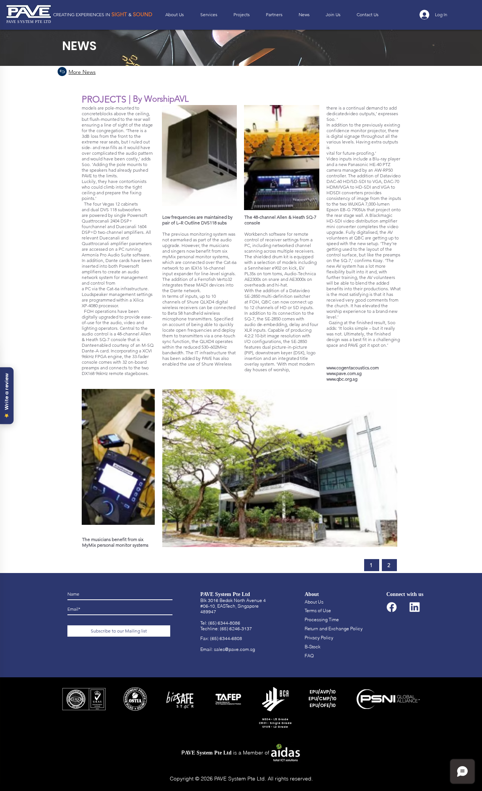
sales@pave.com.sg (234, 649)
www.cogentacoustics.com (352, 367)
